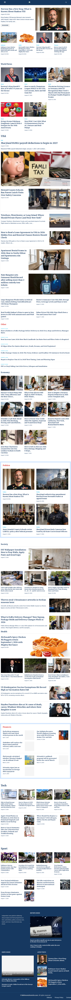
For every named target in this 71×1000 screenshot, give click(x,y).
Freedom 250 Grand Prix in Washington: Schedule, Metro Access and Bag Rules (26, 868)
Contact (68, 997)
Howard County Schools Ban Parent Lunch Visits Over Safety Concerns (12, 192)
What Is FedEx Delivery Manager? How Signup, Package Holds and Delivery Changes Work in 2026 (23, 619)
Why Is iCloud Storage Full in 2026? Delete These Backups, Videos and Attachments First (8, 805)
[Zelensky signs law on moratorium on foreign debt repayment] (29, 771)
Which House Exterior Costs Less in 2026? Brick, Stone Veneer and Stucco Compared (44, 805)
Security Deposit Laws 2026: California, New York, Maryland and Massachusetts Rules (58, 422)
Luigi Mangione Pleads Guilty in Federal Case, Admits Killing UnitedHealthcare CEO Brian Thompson (16, 302)
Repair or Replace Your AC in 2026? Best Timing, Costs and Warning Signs (28, 359)
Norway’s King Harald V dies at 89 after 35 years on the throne (44, 48)
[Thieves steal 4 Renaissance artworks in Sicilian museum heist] (59, 605)
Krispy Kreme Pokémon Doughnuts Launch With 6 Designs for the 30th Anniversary (11, 124)
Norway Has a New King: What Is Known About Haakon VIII (16, 495)
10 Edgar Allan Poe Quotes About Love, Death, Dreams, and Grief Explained (28, 346)
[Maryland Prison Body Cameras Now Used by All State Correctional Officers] (52, 519)
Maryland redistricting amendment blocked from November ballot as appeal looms (51, 496)
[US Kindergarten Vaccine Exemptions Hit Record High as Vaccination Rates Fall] (59, 693)
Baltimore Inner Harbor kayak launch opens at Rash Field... (58, 971)
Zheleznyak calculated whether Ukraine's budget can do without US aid (12, 758)
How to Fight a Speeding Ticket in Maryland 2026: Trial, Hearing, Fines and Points (58, 589)
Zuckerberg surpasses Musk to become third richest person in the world (13, 733)
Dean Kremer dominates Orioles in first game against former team (11, 894)
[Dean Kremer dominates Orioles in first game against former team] (29, 896)
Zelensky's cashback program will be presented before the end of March (46, 758)
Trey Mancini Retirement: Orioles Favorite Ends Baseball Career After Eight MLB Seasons (61, 869)
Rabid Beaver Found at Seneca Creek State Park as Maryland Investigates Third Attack (34, 676)
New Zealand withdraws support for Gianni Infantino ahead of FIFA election (11, 882)
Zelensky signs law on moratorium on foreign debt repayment (11, 769)
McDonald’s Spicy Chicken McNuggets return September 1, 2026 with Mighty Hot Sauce (26, 49)
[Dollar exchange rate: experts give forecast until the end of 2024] (18, 966)
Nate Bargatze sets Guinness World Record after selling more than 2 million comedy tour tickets (12, 280)
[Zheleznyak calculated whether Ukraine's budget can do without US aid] (29, 760)
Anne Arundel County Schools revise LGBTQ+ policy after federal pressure (17, 530)
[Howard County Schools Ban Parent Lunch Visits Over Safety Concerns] (49, 199)
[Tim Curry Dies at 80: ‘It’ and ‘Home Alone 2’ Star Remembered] (12, 669)
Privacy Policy (59, 997)
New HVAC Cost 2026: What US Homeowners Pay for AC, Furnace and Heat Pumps (35, 124)
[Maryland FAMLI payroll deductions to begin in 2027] (35, 163)
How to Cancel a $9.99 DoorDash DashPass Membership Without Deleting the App (60, 49)
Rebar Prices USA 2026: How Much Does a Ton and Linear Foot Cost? (52, 313)
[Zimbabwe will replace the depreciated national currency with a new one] (29, 746)
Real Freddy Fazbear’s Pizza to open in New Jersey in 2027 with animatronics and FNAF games (17, 314)
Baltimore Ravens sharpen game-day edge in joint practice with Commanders (8, 868)
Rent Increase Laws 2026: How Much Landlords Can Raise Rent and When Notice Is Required (35, 339)
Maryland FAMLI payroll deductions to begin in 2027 (29, 143)
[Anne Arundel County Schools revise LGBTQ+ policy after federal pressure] (19, 519)
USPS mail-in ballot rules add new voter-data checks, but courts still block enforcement (11, 589)
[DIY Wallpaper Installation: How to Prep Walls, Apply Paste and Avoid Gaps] (49, 559)
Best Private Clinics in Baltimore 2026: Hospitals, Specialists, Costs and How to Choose (59, 676)
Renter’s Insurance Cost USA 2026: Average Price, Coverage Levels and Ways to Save (52, 301)
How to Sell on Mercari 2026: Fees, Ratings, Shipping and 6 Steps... (35, 449)
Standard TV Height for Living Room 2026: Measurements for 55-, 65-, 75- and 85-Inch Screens (35, 589)
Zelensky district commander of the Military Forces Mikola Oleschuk (15, 980)
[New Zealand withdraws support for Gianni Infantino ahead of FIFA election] (29, 885)
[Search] (66, 2)
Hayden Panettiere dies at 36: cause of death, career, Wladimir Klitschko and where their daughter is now (21, 707)
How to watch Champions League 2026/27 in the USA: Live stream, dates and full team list (35, 89)
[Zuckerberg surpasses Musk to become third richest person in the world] (29, 735)
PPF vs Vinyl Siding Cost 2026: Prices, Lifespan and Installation (24, 366)
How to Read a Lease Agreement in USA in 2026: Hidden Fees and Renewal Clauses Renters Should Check (24, 235)
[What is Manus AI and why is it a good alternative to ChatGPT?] (46, 927)
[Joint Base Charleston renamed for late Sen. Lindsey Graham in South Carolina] (12, 443)
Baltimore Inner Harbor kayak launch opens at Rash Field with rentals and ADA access (9, 49)
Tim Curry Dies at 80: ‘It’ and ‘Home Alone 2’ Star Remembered (11, 675)
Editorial (49, 997)
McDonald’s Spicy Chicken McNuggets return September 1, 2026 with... (58, 982)
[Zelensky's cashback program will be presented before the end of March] (63, 760)
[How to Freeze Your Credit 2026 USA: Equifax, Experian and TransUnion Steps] (35, 414)
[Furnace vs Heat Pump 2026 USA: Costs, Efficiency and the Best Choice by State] (12, 388)
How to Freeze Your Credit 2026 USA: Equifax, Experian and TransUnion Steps (35, 421)
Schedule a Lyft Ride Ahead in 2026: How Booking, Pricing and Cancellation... (11, 421)
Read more (5, 25)
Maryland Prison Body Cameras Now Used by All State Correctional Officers (51, 530)
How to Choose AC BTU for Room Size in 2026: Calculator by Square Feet (27, 804)
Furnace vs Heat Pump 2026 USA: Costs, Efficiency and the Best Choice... (11, 395)
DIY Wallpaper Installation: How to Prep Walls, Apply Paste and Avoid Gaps (13, 552)
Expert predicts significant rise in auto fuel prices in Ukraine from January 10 (45, 941)
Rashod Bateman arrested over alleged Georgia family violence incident (43, 868)
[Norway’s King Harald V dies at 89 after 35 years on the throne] (12, 80)
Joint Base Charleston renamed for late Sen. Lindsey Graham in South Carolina (10, 450)
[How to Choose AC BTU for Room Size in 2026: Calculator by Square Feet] (27, 799)
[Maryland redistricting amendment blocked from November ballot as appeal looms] (52, 485)
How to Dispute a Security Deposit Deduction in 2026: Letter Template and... (58, 395)
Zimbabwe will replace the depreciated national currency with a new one (12, 744)
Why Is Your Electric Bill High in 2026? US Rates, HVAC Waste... (33, 395)
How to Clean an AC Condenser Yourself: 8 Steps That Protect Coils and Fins (61, 805)
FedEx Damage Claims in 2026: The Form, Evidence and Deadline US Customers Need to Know (35, 353)
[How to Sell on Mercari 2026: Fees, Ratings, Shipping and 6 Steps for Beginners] (35, 442)
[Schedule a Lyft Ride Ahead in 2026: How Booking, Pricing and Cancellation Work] (12, 414)
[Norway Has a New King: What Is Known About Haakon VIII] (53, 19)
